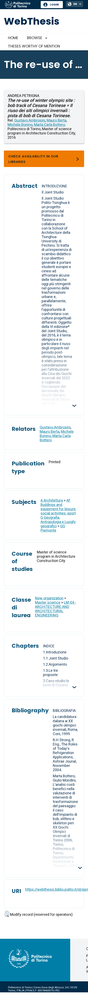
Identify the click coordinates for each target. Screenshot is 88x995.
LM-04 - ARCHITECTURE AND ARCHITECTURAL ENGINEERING (55, 608)
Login (54, 4)
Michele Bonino (20, 124)
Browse (34, 37)
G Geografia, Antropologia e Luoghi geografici (58, 521)
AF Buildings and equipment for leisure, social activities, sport (58, 506)
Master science (47, 602)
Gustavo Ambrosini (29, 120)
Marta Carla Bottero (49, 124)
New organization (49, 598)
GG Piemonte (53, 528)
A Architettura (52, 500)
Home (13, 37)
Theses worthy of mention (34, 46)
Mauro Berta (56, 120)
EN (75, 4)
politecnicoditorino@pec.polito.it (27, 993)
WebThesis (31, 21)
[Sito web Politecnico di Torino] (21, 5)
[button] (7, 914)
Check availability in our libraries (33, 159)
